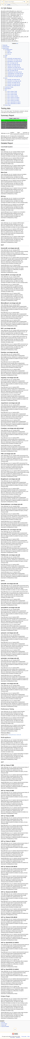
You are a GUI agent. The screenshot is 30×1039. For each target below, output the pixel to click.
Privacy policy (23, 1036)
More (8, 4)
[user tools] (28, 1)
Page (2, 5)
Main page (3, 1022)
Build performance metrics (14, 734)
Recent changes (4, 1023)
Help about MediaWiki (5, 1026)
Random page (3, 1025)
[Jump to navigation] (2, 1)
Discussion (5, 5)
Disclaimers (18, 1037)
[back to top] (15, 1029)
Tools (28, 5)
